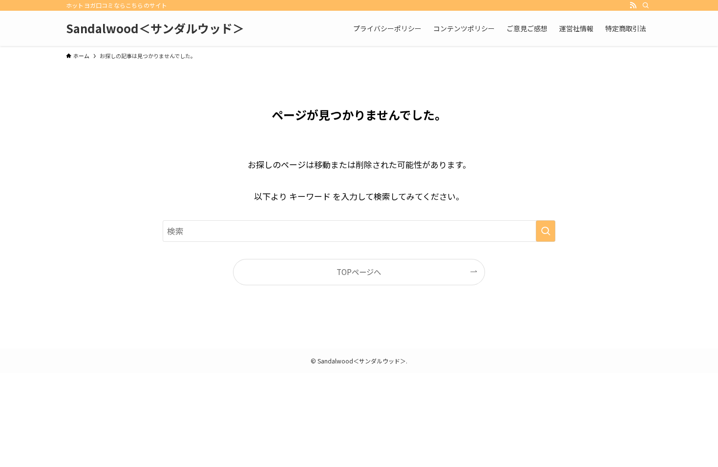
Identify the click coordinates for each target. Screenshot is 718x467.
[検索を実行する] (545, 231)
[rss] (633, 5)
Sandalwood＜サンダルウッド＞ (155, 28)
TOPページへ (359, 271)
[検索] (645, 5)
